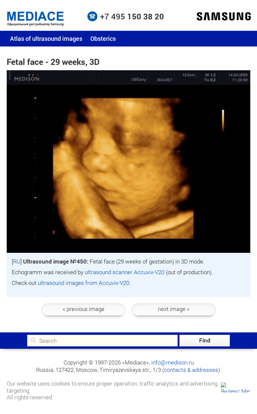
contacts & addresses (191, 370)
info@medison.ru (172, 362)
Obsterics (103, 38)
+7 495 (132, 16)
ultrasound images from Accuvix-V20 (84, 283)
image (83, 309)
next (173, 309)
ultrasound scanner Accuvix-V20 (125, 272)
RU (16, 261)
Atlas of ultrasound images (46, 38)
